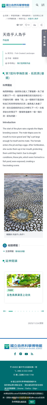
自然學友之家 (38, 16)
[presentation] (5, 311)
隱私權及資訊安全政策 (34, 385)
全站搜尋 (37, 5)
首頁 (6, 16)
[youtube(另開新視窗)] (26, 353)
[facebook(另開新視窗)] (15, 353)
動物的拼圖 (20, 251)
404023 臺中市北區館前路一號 (24, 367)
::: (1, 17)
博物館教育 (26, 16)
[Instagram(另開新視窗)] (20, 353)
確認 (32, 402)
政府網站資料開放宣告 (13, 385)
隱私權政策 (21, 402)
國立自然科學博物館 (15, 6)
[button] (26, 25)
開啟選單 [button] (43, 5)
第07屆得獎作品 (23, 63)
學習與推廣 (15, 16)
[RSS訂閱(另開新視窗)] (32, 353)
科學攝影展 (12, 19)
